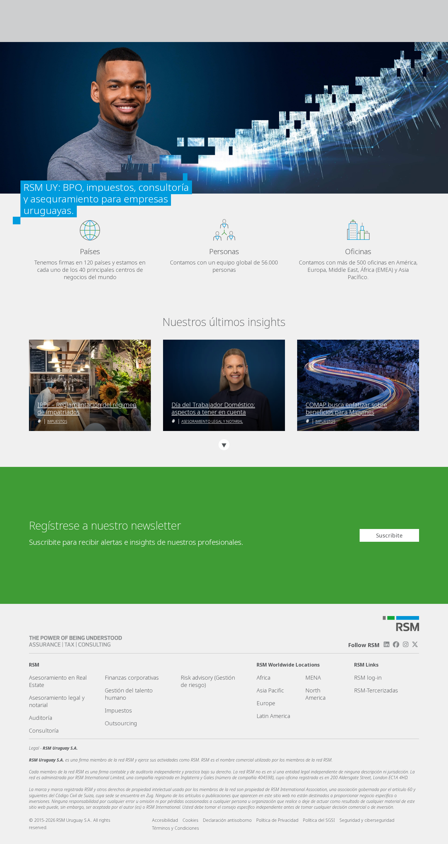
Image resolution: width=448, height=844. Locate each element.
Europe (266, 703)
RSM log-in (368, 677)
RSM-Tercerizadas (376, 690)
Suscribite (389, 535)
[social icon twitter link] (415, 644)
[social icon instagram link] (406, 644)
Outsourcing (121, 723)
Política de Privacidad (277, 820)
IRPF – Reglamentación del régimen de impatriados (87, 408)
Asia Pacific (270, 690)
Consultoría (44, 730)
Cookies (190, 820)
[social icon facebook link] (396, 644)
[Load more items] (224, 444)
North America (315, 694)
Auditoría (40, 717)
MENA (313, 677)
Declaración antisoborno (227, 820)
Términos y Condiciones (175, 828)
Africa (263, 677)
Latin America (273, 716)
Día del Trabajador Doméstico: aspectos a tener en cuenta (213, 408)
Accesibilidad (165, 820)
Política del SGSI (319, 820)
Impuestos (57, 421)
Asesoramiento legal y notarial (212, 421)
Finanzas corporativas (132, 677)
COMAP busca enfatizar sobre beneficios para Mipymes (346, 408)
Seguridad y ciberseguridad (367, 820)
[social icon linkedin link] (386, 644)
